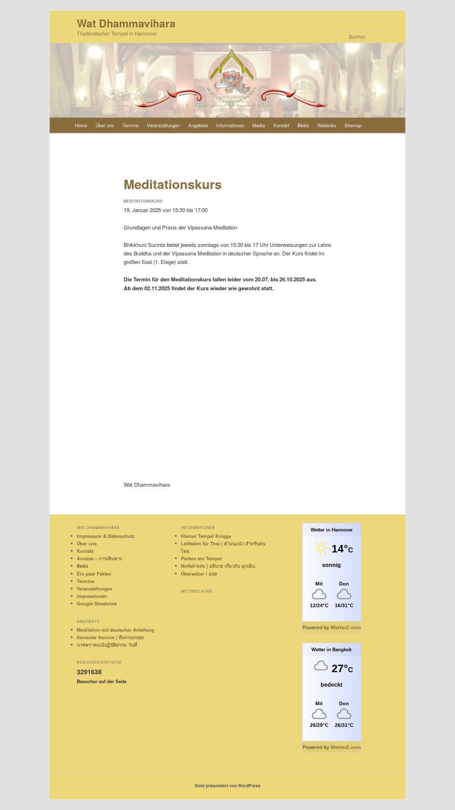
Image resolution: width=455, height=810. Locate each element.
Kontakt (281, 125)
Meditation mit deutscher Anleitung (115, 629)
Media (258, 125)
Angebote (198, 125)
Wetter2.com (346, 627)
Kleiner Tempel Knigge (206, 536)
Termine (130, 125)
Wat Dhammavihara (126, 23)
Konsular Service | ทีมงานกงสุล (110, 637)
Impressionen (92, 596)
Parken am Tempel (201, 558)
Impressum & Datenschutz (106, 536)
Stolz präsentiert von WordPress (228, 785)
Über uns (105, 125)
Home (81, 125)
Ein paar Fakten (94, 573)
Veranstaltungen (163, 125)
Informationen (230, 125)
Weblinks (326, 125)
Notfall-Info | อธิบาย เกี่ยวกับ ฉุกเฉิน (218, 565)
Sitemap (353, 125)
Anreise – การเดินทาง (99, 558)
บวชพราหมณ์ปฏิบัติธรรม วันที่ (107, 644)
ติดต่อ (303, 125)
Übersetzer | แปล (199, 573)
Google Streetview (97, 603)
